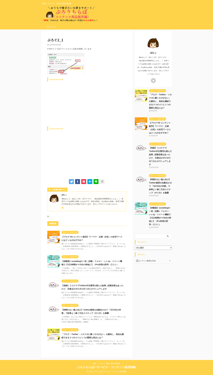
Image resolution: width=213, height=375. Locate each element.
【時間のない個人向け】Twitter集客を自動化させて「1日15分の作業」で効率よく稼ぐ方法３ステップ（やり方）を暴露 (160, 186)
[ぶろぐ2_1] (89, 181)
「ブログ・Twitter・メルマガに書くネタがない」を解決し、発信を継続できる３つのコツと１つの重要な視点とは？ (160, 101)
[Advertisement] (68, 107)
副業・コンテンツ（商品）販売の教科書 (106, 363)
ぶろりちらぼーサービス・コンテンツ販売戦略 (106, 367)
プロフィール (51, 27)
